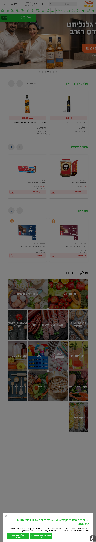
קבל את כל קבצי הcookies (18, 536)
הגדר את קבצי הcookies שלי (41, 536)
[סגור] (6, 516)
